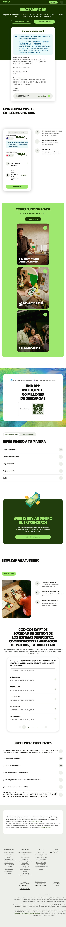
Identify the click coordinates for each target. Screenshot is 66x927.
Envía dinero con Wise (44, 21)
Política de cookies (25, 883)
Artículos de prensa (9, 855)
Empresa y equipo (9, 852)
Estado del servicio (9, 859)
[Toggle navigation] (61, 2)
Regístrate (53, 2)
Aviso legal (56, 881)
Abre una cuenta (33, 219)
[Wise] (6, 2)
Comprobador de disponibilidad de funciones (9, 871)
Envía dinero (17, 186)
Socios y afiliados (9, 862)
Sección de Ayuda (9, 864)
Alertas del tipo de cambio (41, 866)
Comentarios (9, 866)
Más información (34, 52)
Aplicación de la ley (25, 888)
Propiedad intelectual (40, 885)
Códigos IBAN (41, 864)
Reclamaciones (41, 883)
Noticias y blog (41, 852)
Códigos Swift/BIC (41, 862)
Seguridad (9, 854)
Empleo (9, 857)
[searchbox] (33, 670)
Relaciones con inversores (9, 861)
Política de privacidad (40, 881)
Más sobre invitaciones (33, 537)
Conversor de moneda (41, 857)
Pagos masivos (25, 873)
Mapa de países (56, 883)
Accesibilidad (9, 868)
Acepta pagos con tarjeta (25, 874)
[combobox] (10, 138)
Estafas (57, 885)
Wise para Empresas (25, 868)
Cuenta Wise (25, 855)
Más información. (37, 821)
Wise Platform (25, 866)
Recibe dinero (25, 864)
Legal (25, 881)
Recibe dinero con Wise (21, 21)
